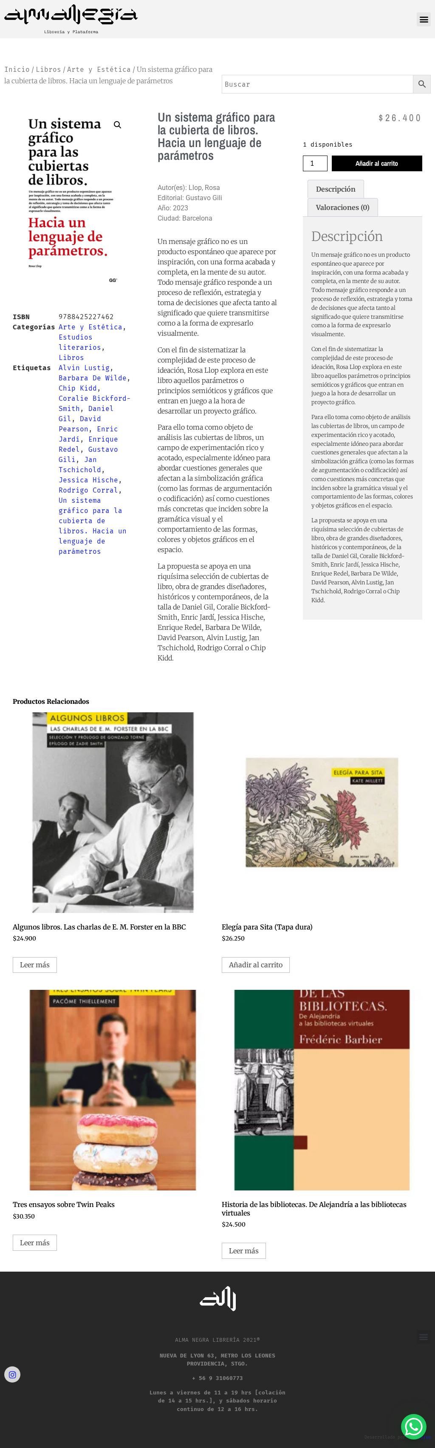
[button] (424, 19)
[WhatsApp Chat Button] (414, 1426)
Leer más (35, 965)
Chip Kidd (78, 388)
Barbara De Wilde (93, 378)
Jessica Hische (88, 480)
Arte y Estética (99, 69)
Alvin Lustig (84, 368)
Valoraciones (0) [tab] (343, 207)
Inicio (17, 69)
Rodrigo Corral (88, 490)
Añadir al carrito (377, 163)
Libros (48, 69)
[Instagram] (12, 1374)
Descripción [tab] (336, 189)
